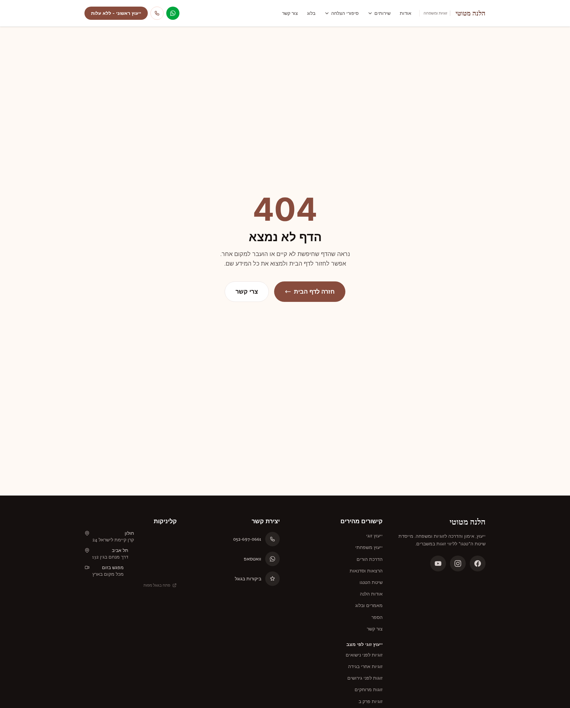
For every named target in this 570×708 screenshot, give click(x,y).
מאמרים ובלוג (369, 605)
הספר (377, 617)
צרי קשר (247, 291)
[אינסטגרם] (458, 563)
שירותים (382, 13)
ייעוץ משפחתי (369, 547)
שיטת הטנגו (371, 582)
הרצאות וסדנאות (366, 571)
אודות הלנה (371, 594)
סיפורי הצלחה (345, 13)
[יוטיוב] (438, 563)
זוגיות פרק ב (371, 701)
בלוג (311, 13)
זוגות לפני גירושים (365, 678)
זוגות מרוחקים (369, 689)
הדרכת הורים (370, 559)
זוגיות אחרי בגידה (365, 666)
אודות (405, 13)
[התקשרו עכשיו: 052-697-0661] (157, 13)
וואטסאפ (252, 559)
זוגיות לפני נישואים (364, 655)
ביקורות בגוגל (248, 579)
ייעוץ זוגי (374, 536)
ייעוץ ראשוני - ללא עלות (116, 13)
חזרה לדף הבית (314, 291)
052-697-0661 (247, 539)
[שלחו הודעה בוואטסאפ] (172, 13)
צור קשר (290, 13)
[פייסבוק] (478, 563)
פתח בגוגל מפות (156, 585)
